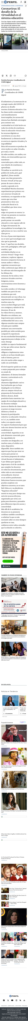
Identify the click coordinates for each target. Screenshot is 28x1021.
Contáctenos (18, 1005)
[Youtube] (12, 1000)
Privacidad (24, 1005)
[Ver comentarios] (25, 6)
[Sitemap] (24, 1000)
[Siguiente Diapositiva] (25, 704)
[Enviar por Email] (14, 75)
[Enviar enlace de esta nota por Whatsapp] (10, 75)
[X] (8, 1000)
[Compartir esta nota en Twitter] (6, 75)
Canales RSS (4, 1005)
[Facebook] (4, 1000)
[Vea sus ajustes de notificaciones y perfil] (25, 2)
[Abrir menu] (2, 2)
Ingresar (21, 2)
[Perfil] (14, 996)
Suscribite (8, 561)
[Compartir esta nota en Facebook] (2, 75)
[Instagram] (16, 1000)
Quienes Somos (11, 1005)
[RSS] (20, 1000)
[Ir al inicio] (10, 2)
